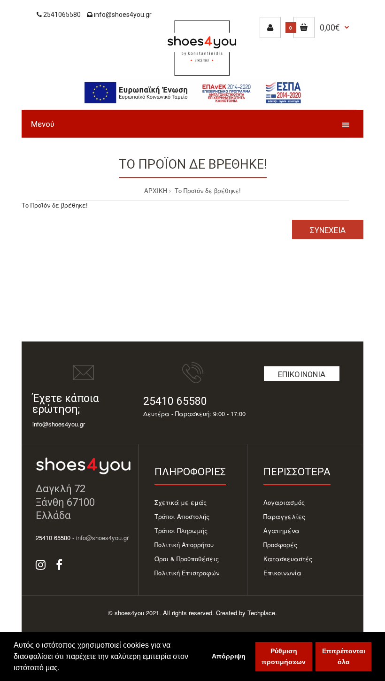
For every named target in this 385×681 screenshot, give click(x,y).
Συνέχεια (328, 230)
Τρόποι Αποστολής (181, 516)
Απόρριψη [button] (229, 656)
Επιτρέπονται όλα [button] (343, 656)
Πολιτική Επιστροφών (186, 572)
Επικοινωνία (301, 374)
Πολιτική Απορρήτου (184, 544)
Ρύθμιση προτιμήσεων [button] (284, 656)
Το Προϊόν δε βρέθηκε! (207, 190)
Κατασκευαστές (287, 558)
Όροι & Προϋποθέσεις (186, 558)
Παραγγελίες (284, 516)
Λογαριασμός (284, 502)
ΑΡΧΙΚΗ (155, 190)
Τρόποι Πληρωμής (181, 530)
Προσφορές (280, 544)
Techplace (261, 612)
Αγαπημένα (281, 530)
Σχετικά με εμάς (180, 502)
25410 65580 (175, 401)
